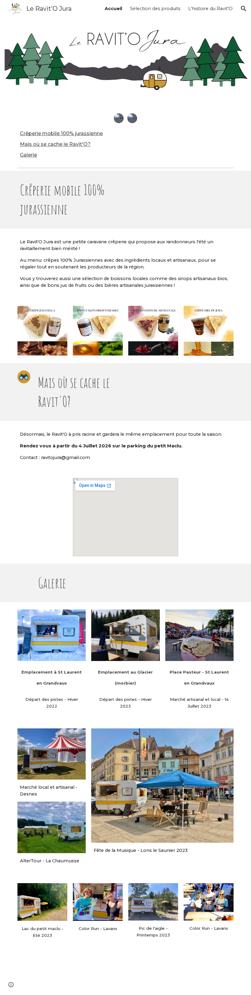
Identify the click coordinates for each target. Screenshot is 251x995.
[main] (70, 199)
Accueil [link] (113, 8)
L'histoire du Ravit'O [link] (210, 8)
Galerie (28, 155)
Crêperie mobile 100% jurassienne (61, 133)
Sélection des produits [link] (155, 8)
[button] (243, 8)
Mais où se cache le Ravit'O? (55, 144)
